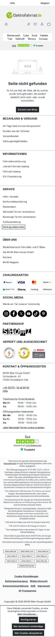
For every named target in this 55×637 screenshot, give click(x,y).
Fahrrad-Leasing (11, 171)
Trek (9, 38)
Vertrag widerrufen (13, 227)
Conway (43, 38)
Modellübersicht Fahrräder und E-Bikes (24, 247)
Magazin (45, 3)
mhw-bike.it (27, 556)
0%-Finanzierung (12, 176)
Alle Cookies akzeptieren (28, 633)
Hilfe (12, 3)
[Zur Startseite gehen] (27, 15)
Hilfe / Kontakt (10, 196)
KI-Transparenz (27, 590)
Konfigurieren (28, 619)
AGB (33, 586)
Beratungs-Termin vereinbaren (19, 216)
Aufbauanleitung (12, 222)
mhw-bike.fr (12, 556)
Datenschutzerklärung (15, 586)
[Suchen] (28, 24)
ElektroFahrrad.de (26, 566)
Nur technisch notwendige (28, 626)
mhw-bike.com (27, 551)
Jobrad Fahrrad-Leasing (16, 166)
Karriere (7, 257)
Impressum (44, 586)
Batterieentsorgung (16, 581)
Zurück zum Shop (27, 109)
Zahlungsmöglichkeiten (15, 141)
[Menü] (6, 24)
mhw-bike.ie (41, 556)
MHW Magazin (11, 262)
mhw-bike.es (43, 551)
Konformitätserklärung (15, 201)
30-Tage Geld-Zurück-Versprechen (21, 126)
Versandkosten (11, 136)
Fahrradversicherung (14, 161)
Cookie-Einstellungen (26, 576)
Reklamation (9, 206)
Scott (34, 35)
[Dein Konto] (42, 24)
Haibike (44, 35)
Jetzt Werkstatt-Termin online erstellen (23, 427)
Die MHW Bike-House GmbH (18, 252)
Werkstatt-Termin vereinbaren (19, 211)
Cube (26, 35)
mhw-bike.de (10, 551)
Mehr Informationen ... (28, 614)
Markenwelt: (13, 35)
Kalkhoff (20, 38)
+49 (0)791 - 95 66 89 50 (16, 387)
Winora (32, 38)
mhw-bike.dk (41, 561)
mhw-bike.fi (26, 561)
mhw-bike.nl (12, 561)
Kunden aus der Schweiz (16, 131)
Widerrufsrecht (39, 581)
